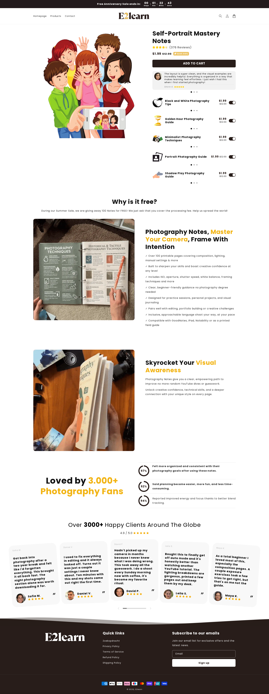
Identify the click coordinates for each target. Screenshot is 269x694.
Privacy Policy (111, 646)
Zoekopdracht (111, 640)
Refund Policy (111, 657)
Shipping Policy (112, 662)
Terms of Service (113, 651)
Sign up (203, 663)
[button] (220, 16)
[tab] (191, 92)
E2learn (138, 689)
